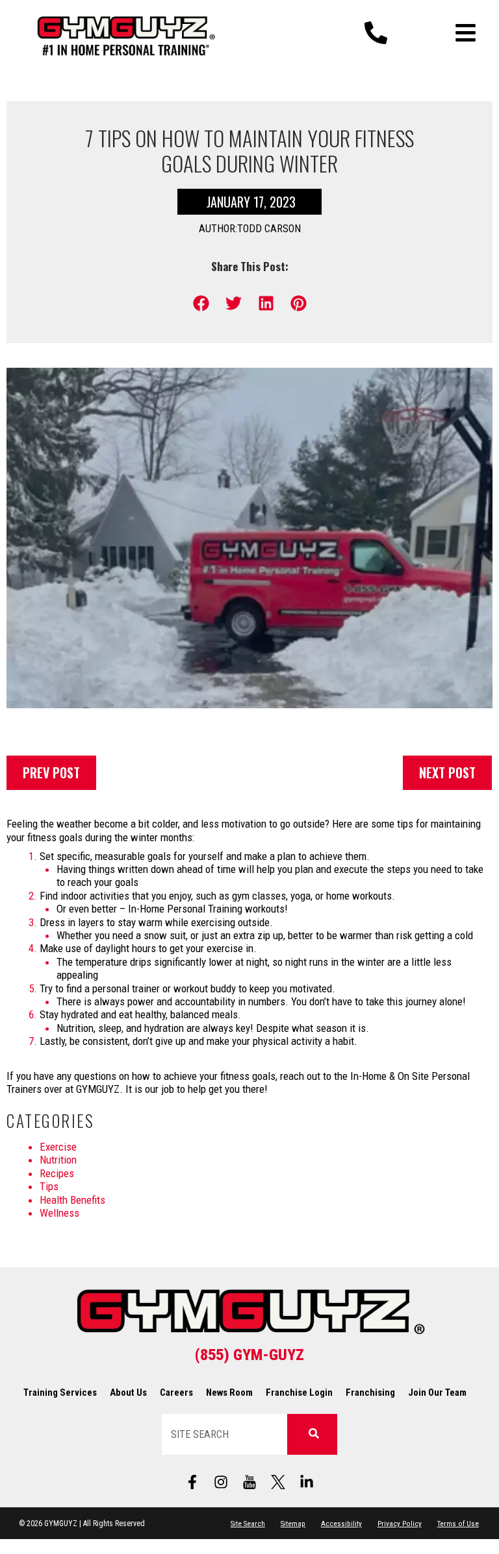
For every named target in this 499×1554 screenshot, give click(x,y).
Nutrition (58, 1159)
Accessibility (341, 1523)
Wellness (59, 1212)
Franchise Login (299, 1392)
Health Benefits (72, 1199)
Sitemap (293, 1523)
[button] (201, 303)
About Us (128, 1392)
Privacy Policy (399, 1523)
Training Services (60, 1392)
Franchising (370, 1392)
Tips (49, 1186)
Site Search (248, 1523)
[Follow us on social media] (249, 1482)
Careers (176, 1392)
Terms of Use (458, 1523)
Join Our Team (437, 1392)
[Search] (312, 1434)
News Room (229, 1392)
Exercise (58, 1146)
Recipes (57, 1173)
